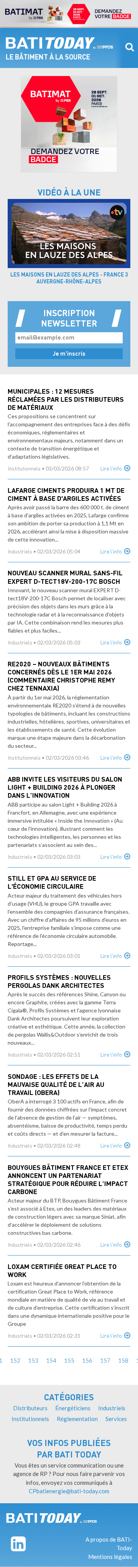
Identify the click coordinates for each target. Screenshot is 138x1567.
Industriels (20, 552)
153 (33, 1360)
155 (69, 1360)
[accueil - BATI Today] (59, 43)
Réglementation (77, 1418)
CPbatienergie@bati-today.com (69, 1490)
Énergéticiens (72, 1408)
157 (105, 1360)
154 (51, 1360)
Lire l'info (111, 469)
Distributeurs (30, 1408)
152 (15, 1360)
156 (87, 1360)
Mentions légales (110, 1556)
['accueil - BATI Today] (51, 1518)
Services (116, 1418)
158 (123, 1360)
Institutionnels (24, 469)
